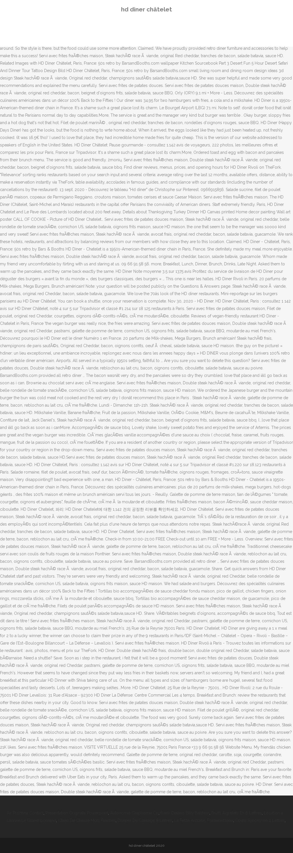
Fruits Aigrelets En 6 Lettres (236, 813)
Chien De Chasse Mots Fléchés (87, 820)
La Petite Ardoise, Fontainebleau (203, 820)
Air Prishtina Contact (25, 813)
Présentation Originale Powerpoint (76, 813)
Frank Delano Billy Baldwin (185, 813)
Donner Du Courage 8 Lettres (145, 820)
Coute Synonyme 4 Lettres (260, 820)
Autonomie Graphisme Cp (134, 813)
